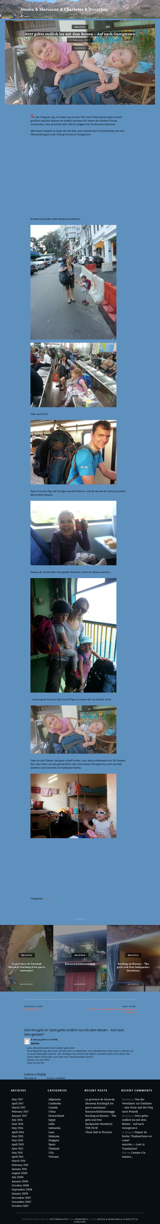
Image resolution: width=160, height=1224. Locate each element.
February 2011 (20, 1165)
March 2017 (19, 1107)
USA (51, 1152)
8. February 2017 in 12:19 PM (44, 1039)
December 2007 (21, 1197)
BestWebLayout (59, 1219)
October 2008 (20, 1185)
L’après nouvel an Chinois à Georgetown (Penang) (112, 1010)
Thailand (53, 1148)
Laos (51, 1132)
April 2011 (17, 1156)
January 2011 (19, 1169)
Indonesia (54, 1128)
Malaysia (80, 27)
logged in (41, 1078)
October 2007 (20, 1206)
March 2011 (18, 1160)
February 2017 (20, 1111)
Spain (51, 1144)
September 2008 (22, 1189)
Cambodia (54, 1103)
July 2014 (17, 1120)
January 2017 (19, 1115)
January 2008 (20, 1193)
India (51, 1124)
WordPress (81, 1219)
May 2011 (17, 1152)
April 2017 (18, 1103)
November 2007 (21, 1202)
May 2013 (17, 1140)
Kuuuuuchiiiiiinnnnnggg (80, 963)
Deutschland (56, 1115)
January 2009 (20, 1181)
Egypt (52, 1120)
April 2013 (18, 1144)
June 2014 (17, 1124)
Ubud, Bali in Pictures (98, 1132)
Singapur (53, 1140)
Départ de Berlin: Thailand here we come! (137, 1136)
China (52, 1111)
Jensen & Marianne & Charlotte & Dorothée (64, 9)
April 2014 (18, 1132)
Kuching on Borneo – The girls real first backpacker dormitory (133, 967)
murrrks (80, 48)
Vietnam (53, 1156)
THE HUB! (91, 1128)
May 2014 (17, 1128)
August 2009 (19, 1173)
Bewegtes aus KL (34, 1009)
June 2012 (17, 1148)
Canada (53, 1107)
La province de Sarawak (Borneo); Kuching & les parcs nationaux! (26, 967)
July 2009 (17, 1177)
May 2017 (17, 1099)
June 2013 (17, 1136)
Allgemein (54, 1099)
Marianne (26, 984)
